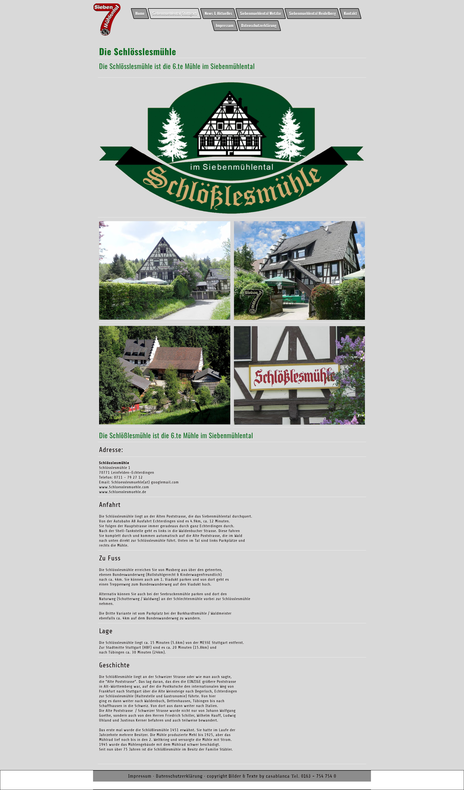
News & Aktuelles (218, 13)
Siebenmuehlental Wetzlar (260, 13)
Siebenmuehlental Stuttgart (174, 13)
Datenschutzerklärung (258, 25)
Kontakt (350, 13)
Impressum (224, 25)
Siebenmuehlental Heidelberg (312, 13)
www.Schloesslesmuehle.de (122, 492)
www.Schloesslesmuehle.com (124, 487)
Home (140, 13)
